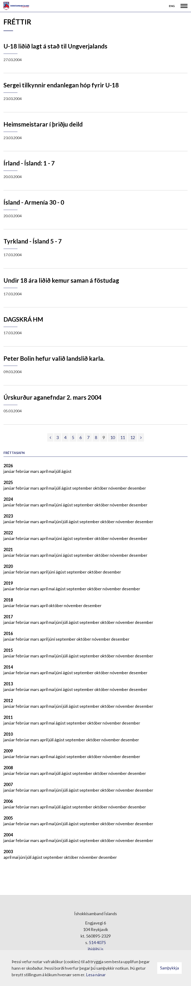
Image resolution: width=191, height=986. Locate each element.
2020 (8, 566)
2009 (8, 750)
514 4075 (97, 942)
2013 (8, 683)
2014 (8, 667)
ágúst (66, 471)
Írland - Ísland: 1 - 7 (29, 163)
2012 (8, 700)
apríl (44, 471)
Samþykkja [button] (169, 967)
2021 (8, 549)
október (100, 488)
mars (35, 471)
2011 (8, 717)
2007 (8, 784)
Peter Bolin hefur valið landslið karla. (54, 358)
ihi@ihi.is (95, 949)
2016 (8, 633)
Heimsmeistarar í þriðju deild (43, 124)
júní (59, 504)
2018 (8, 599)
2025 (8, 482)
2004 (8, 834)
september (82, 488)
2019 (8, 583)
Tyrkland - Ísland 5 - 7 (32, 241)
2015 (8, 650)
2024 (8, 499)
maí (51, 471)
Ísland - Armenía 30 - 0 (33, 202)
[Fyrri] (50, 437)
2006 (8, 801)
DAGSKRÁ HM (23, 319)
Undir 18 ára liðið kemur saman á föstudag (61, 280)
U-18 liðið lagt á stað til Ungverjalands (55, 46)
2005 (8, 818)
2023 (8, 516)
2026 (8, 465)
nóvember (118, 488)
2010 (8, 734)
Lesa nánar (96, 974)
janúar (9, 471)
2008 (8, 767)
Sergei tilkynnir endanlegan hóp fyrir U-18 (61, 85)
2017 (8, 616)
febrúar (23, 471)
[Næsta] (141, 437)
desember (137, 488)
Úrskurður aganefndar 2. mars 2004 (52, 397)
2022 (8, 532)
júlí (58, 471)
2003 (8, 851)
